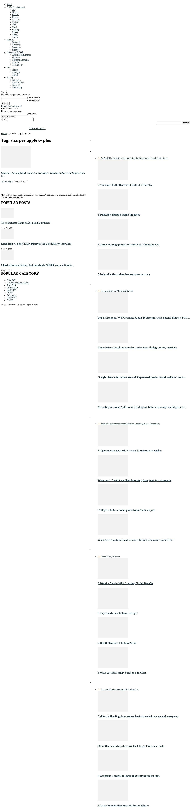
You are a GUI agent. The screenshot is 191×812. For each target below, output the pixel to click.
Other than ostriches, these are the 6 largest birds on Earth (131, 745)
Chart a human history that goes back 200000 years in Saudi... (37, 264)
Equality (16, 85)
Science (15, 62)
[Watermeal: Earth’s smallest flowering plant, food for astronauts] (113, 475)
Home (9, 4)
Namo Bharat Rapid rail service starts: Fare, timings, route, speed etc (137, 347)
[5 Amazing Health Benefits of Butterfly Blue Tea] (113, 179)
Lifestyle (16, 72)
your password (33, 100)
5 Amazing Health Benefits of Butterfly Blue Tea (125, 184)
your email (31, 113)
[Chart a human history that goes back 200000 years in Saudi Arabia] (7, 259)
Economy (16, 45)
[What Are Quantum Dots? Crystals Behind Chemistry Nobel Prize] (113, 534)
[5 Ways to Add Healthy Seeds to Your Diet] (113, 667)
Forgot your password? (11, 106)
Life (8, 67)
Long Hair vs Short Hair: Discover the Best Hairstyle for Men (36, 243)
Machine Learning (20, 60)
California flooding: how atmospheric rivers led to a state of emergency (138, 716)
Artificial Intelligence (21, 55)
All (99, 158)
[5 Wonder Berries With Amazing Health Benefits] (113, 578)
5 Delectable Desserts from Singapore (119, 214)
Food (14, 27)
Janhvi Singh (7, 181)
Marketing (16, 47)
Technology (17, 65)
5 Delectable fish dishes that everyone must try (124, 274)
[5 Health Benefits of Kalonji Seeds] (113, 637)
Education (16, 80)
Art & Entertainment (16, 7)
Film (14, 24)
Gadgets (16, 57)
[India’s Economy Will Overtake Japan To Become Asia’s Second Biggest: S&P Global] (113, 312)
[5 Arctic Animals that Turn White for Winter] (113, 800)
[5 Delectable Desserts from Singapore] (113, 209)
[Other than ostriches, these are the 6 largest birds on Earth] (113, 740)
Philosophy (17, 87)
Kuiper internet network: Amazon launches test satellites (130, 450)
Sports (15, 37)
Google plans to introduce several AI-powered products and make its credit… (142, 377)
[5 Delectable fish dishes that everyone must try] (113, 269)
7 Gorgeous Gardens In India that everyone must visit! (129, 775)
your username (33, 97)
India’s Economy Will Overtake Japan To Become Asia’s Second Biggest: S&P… (144, 317)
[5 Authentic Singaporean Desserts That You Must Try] (113, 239)
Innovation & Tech (15, 52)
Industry (10, 40)
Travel (15, 75)
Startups (15, 50)
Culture (15, 14)
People (15, 32)
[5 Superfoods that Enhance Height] (113, 608)
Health (15, 70)
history (15, 17)
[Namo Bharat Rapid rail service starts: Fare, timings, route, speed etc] (113, 342)
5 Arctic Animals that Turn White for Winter (123, 805)
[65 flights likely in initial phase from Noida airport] (113, 504)
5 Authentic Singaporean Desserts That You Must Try (128, 244)
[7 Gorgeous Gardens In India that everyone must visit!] (113, 770)
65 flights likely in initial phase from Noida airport (126, 510)
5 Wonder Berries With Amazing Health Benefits (125, 583)
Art (13, 9)
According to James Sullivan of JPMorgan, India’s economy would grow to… (142, 407)
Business (16, 42)
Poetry (15, 34)
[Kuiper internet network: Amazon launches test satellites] (113, 445)
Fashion (15, 19)
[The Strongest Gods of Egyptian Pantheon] (7, 217)
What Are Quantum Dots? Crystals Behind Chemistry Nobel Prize (136, 539)
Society (10, 77)
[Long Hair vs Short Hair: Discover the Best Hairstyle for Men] (7, 238)
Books (15, 12)
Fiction (15, 22)
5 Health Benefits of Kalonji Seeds (117, 642)
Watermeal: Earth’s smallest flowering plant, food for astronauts (134, 480)
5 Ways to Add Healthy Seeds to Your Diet (122, 672)
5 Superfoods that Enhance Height (117, 613)
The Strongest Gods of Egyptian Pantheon (25, 222)
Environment (18, 82)
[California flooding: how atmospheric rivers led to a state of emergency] (113, 711)
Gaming (15, 29)
